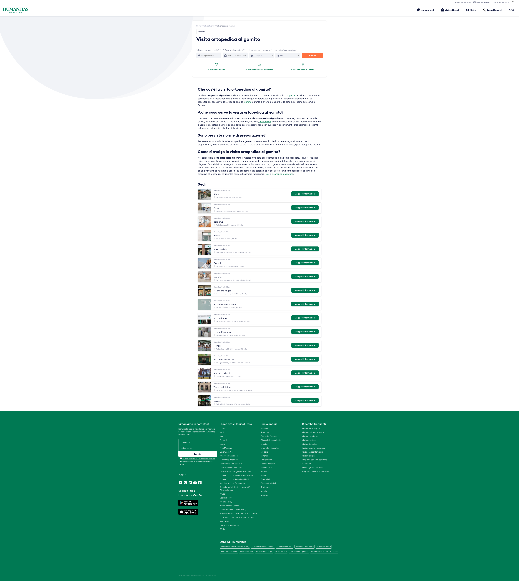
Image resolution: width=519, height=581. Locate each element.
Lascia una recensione (229, 525)
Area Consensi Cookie (229, 505)
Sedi (222, 432)
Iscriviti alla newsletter (463, 2)
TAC (267, 174)
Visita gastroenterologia (312, 452)
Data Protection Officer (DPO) (233, 509)
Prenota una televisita (483, 2)
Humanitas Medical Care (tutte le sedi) (235, 547)
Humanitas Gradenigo (264, 551)
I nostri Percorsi (494, 10)
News (511, 10)
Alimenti (264, 428)
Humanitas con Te (503, 2)
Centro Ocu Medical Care (231, 467)
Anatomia (265, 432)
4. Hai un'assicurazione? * (286, 50)
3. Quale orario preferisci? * (261, 50)
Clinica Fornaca (281, 551)
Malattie (264, 452)
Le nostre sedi (427, 10)
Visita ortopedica (309, 444)
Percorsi (223, 440)
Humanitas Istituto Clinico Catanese (324, 551)
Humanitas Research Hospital (263, 547)
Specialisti (265, 479)
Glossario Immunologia (271, 440)
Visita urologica (308, 456)
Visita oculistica (309, 440)
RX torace (306, 463)
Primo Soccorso (268, 463)
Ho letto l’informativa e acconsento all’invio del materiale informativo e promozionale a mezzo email (197, 461)
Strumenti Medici (268, 483)
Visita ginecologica (310, 436)
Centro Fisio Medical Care (231, 463)
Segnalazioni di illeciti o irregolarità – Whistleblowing (236, 488)
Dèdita (222, 529)
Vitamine (264, 495)
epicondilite (265, 121)
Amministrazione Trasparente (232, 483)
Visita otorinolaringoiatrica (313, 448)
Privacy (223, 494)
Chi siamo (224, 428)
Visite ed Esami (452, 10)
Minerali (264, 456)
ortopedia (290, 95)
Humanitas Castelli (324, 547)
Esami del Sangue (269, 436)
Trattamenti (266, 487)
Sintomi (264, 475)
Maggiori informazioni (305, 194)
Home (198, 26)
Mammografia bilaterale (312, 467)
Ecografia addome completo (314, 460)
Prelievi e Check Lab (229, 456)
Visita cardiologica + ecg (313, 432)
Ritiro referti (225, 521)
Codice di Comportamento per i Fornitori (237, 517)
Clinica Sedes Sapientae (299, 551)
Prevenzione (266, 460)
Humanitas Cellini (246, 551)
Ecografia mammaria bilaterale (315, 471)
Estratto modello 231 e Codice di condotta (238, 513)
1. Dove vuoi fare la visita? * (208, 50)
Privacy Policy (226, 502)
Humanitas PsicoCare (229, 460)
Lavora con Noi (226, 452)
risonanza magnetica (282, 174)
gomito (248, 101)
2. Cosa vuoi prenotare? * (234, 50)
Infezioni (264, 444)
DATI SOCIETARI (210, 576)
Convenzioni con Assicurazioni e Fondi (236, 475)
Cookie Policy (226, 498)
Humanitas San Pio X (284, 547)
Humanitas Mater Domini (304, 547)
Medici (473, 10)
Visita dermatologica (311, 428)
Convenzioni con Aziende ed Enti (234, 479)
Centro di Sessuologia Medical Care (235, 471)
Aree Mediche (226, 448)
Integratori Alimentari (270, 448)
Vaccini (264, 491)
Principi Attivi (266, 467)
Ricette (264, 471)
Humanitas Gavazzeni (229, 551)
